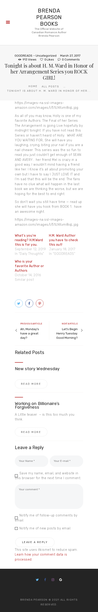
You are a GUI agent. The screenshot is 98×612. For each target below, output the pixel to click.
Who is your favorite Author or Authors (29, 266)
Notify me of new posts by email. (45, 528)
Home (33, 86)
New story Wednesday (37, 369)
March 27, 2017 (70, 55)
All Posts (50, 86)
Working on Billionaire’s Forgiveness (37, 405)
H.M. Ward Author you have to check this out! (63, 240)
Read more (31, 383)
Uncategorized (46, 55)
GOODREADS (23, 55)
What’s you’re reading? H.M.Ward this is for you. (29, 240)
